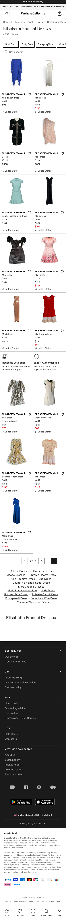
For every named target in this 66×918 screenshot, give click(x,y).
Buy (7, 672)
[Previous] (24, 561)
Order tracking (13, 677)
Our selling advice (15, 708)
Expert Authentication (46, 362)
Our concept (12, 656)
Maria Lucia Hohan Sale (22, 590)
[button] (60, 13)
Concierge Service (15, 661)
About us (10, 755)
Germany (44, 901)
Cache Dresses (16, 575)
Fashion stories (13, 774)
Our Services (13, 651)
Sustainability (13, 760)
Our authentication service (20, 682)
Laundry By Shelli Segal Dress (31, 583)
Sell (8, 697)
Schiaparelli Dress (16, 598)
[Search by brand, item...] (6, 13)
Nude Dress (48, 590)
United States (33, 901)
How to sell (11, 703)
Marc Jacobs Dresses (31, 587)
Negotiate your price (13, 362)
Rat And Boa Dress (16, 594)
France (8, 901)
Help (8, 728)
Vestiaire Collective (18, 749)
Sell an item (11, 713)
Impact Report (13, 764)
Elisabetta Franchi (23, 22)
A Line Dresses (20, 571)
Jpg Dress (45, 579)
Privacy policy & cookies (31, 823)
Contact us (11, 739)
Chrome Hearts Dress (42, 575)
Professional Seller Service (20, 718)
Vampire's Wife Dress (44, 598)
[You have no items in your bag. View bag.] (60, 13)
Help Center (12, 734)
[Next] (42, 561)
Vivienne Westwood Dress (33, 602)
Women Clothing (47, 22)
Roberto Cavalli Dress (45, 594)
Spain (52, 901)
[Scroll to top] (54, 561)
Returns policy (13, 687)
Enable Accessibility (33, 1)
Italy (59, 901)
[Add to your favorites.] (29, 94)
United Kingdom (19, 901)
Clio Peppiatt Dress (23, 579)
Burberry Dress (42, 571)
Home (6, 22)
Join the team (13, 769)
